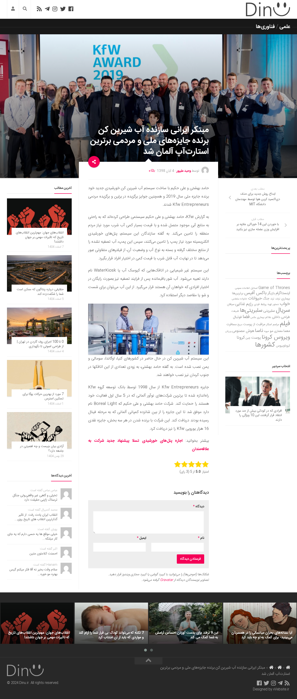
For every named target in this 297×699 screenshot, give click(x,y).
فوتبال (237, 317)
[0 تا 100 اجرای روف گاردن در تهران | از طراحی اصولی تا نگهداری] (39, 326)
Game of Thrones (274, 288)
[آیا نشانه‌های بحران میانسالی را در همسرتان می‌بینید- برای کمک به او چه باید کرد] (260, 623)
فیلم (285, 323)
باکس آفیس (255, 293)
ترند (272, 299)
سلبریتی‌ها (251, 310)
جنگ (266, 299)
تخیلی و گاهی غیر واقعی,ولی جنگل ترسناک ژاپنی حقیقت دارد (35, 498)
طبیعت (235, 311)
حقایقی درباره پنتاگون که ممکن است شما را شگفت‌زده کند (40, 292)
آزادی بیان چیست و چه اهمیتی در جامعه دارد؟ (42, 449)
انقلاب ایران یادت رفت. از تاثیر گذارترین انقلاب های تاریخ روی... (36, 517)
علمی (284, 26)
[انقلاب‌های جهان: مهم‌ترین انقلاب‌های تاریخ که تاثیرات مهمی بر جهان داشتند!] (39, 216)
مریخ (240, 325)
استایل (254, 288)
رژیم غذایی (244, 304)
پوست (256, 338)
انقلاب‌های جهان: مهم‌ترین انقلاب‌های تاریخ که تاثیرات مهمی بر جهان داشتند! (40, 237)
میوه (266, 331)
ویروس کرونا (276, 337)
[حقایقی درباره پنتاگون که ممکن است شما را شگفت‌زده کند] (39, 273)
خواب (285, 304)
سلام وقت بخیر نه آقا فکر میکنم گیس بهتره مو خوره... (33, 572)
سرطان (230, 304)
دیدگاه (198, 506)
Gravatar (166, 580)
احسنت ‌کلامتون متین (43, 553)
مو (271, 331)
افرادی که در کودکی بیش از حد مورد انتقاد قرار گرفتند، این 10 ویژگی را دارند (258, 415)
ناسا (259, 331)
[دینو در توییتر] (63, 9)
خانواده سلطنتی (239, 299)
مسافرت (231, 324)
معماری (278, 331)
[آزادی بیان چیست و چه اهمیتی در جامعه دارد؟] (39, 430)
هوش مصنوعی (243, 331)
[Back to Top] (148, 661)
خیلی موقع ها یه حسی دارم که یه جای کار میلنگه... (32, 536)
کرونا (241, 337)
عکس (253, 317)
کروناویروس (283, 345)
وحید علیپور (183, 171)
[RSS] (39, 9)
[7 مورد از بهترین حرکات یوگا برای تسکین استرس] (39, 378)
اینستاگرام (283, 293)
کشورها (265, 345)
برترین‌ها (237, 293)
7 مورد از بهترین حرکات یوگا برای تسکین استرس (43, 396)
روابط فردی (260, 304)
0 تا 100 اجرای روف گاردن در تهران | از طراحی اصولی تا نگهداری (40, 344)
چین (248, 338)
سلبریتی (269, 311)
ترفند (277, 299)
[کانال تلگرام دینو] (47, 9)
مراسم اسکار (272, 324)
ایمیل (141, 538)
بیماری (285, 299)
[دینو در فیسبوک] (70, 9)
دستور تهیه (273, 304)
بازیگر (271, 293)
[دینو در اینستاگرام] (54, 9)
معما (287, 331)
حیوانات (255, 298)
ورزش (228, 331)
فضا (246, 317)
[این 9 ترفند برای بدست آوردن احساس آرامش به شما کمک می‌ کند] (185, 623)
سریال (283, 310)
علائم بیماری (264, 317)
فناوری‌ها (265, 26)
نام (201, 538)
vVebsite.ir (281, 689)
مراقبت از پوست (254, 324)
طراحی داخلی (281, 317)
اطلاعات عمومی (242, 288)
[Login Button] (13, 9)
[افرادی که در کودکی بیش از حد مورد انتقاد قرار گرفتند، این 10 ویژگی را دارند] (257, 395)
